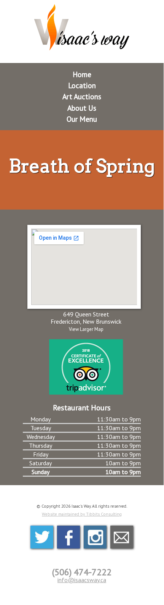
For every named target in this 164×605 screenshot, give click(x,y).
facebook (68, 537)
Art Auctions (81, 96)
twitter (41, 537)
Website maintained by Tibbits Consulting (82, 514)
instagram (95, 537)
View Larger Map (86, 329)
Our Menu (82, 119)
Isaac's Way (81, 28)
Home (82, 74)
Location (82, 85)
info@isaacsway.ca (81, 580)
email (121, 537)
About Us (81, 108)
